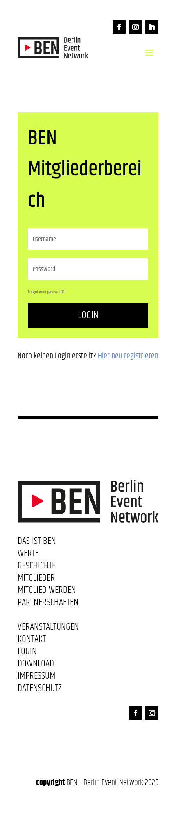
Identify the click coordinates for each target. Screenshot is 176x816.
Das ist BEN (37, 542)
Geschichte (37, 567)
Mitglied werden (47, 591)
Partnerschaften (48, 603)
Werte (28, 554)
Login (88, 315)
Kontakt (32, 640)
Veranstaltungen (48, 628)
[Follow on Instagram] (135, 27)
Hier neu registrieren (128, 356)
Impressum (36, 677)
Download (36, 665)
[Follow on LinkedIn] (151, 27)
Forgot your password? (46, 292)
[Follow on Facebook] (119, 27)
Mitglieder (36, 579)
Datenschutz (40, 689)
